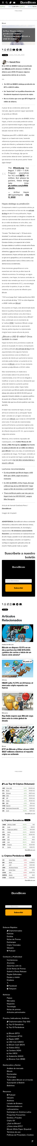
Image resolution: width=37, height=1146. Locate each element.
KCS (3, 870)
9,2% (26, 7)
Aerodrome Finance (13, 867)
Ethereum (8, 793)
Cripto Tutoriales (14, 945)
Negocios (11, 1004)
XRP (3, 798)
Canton (9, 847)
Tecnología (11, 1006)
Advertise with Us (14, 966)
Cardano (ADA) (14, 1050)
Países (9, 998)
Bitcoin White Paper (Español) (19, 1129)
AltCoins (4, 680)
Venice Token (12, 860)
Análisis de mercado (8, 644)
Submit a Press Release (16, 971)
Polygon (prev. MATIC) (12, 829)
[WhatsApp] (5, 49)
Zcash (7, 810)
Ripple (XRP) (13, 1039)
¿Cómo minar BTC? (15, 1126)
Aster (10, 872)
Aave (8, 842)
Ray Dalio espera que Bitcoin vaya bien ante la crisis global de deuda (17, 718)
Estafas (10, 936)
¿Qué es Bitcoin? (14, 1123)
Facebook (12, 986)
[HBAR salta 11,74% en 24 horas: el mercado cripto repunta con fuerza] (17, 669)
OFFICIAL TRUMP (11, 824)
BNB (3, 803)
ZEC (3, 810)
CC (3, 847)
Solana (7, 800)
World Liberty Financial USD (12, 808)
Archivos (10, 1100)
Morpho (10, 875)
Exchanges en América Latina (19, 1112)
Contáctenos (12, 960)
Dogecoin (8, 805)
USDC (3, 795)
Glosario (10, 948)
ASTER (4, 872)
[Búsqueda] (7, 2)
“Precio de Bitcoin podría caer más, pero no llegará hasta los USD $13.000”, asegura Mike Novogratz (19, 496)
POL (3, 829)
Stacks (9, 832)
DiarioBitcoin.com (30, 813)
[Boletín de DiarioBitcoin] (21, 49)
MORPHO (4, 875)
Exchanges (11, 942)
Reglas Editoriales (14, 974)
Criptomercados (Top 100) (19, 1021)
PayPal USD (11, 877)
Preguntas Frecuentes (16, 1115)
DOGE (34, 7)
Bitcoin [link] (7, 69)
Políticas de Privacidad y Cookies (20, 1135)
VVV (3, 860)
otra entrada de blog (22, 349)
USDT (3, 788)
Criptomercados (15, 931)
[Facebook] (8, 49)
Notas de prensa (13, 1009)
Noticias (10, 933)
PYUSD (4, 877)
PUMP (3, 844)
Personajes (11, 1077)
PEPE (3, 834)
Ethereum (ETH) (15, 1036)
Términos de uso (13, 1132)
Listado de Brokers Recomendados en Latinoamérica (14, 1106)
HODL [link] (11, 323)
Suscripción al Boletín (16, 1083)
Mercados (11, 1001)
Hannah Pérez (15, 62)
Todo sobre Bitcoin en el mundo (20, 1080)
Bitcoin (4, 23)
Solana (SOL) (14, 1047)
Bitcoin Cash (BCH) (16, 1045)
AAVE (3, 842)
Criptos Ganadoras (14, 820)
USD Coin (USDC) (16, 1042)
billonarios (5, 713)
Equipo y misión (13, 977)
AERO (3, 867)
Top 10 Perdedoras (16, 1027)
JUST (10, 865)
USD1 (3, 808)
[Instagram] (11, 49)
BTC (3, 790)
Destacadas (12, 1074)
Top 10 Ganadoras (16, 1024)
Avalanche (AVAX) (15, 1056)
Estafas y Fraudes (14, 1118)
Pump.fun (9, 844)
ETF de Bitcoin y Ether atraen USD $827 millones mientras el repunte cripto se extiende (18, 751)
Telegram (12, 988)
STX (3, 832)
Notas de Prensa (14, 939)
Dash (8, 839)
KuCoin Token (12, 870)
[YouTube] (14, 49)
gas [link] (11, 251)
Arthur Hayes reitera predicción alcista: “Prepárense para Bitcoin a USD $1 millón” (16, 35)
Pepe (8, 834)
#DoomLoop (18, 168)
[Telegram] (17, 49)
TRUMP (4, 824)
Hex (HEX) (12, 1053)
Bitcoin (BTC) (14, 1033)
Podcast (11, 951)
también (24, 445)
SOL (3, 800)
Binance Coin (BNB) (16, 1059)
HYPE (17, 7)
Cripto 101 (11, 1120)
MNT (3, 862)
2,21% (9, 7)
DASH (3, 839)
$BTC (22, 175)
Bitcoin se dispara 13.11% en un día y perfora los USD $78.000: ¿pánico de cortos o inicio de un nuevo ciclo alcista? (16, 651)
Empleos (10, 980)
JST (3, 865)
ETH (3, 793)
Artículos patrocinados (16, 1012)
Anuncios (11, 963)
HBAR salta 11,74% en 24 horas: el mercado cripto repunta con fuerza (17, 685)
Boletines (11, 1085)
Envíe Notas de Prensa (16, 968)
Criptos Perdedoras (14, 855)
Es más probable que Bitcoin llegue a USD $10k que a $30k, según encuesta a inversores (18, 476)
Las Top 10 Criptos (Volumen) (19, 784)
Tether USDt (9, 788)
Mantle (10, 862)
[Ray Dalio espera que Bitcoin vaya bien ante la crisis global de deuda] (17, 702)
